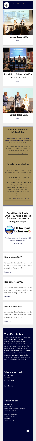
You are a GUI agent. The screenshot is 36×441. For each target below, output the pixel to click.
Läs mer (17, 40)
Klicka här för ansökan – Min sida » (18, 154)
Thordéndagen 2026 (18, 37)
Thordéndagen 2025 (18, 115)
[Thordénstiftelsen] (15, 5)
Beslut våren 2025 (13, 306)
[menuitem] (30, 5)
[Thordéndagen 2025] (18, 100)
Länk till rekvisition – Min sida (20, 198)
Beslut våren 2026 (13, 257)
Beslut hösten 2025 (13, 282)
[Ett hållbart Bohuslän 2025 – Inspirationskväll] (18, 60)
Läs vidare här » (18, 243)
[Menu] (30, 5)
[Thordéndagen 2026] (18, 22)
